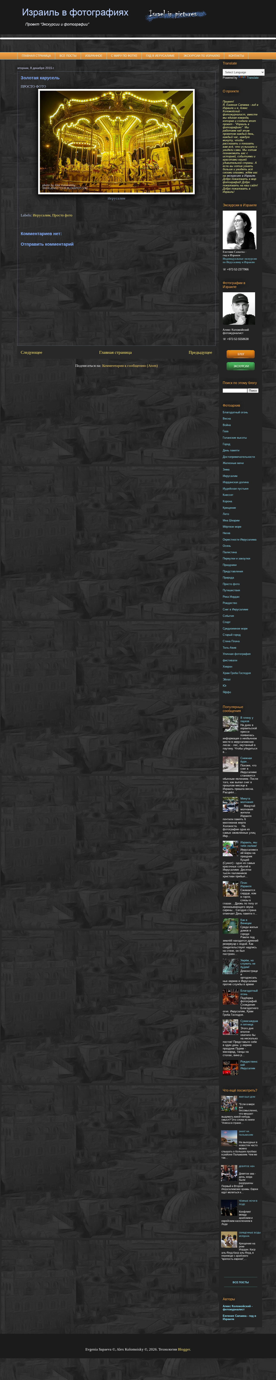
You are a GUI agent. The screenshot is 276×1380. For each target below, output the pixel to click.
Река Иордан (231, 596)
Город (226, 444)
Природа (228, 577)
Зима (226, 469)
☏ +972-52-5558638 (236, 339)
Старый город (232, 634)
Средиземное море (235, 628)
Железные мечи (233, 463)
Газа (225, 431)
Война (227, 425)
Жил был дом (247, 1097)
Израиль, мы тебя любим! (248, 844)
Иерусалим (41, 215)
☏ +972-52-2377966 (236, 269)
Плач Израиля (245, 884)
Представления (233, 571)
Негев (226, 533)
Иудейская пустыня (235, 488)
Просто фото (62, 215)
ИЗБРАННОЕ (93, 55)
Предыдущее (200, 352)
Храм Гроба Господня (237, 673)
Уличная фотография (237, 654)
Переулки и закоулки (236, 558)
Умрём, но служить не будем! (247, 964)
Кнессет (228, 494)
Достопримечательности (239, 456)
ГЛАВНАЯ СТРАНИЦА (36, 55)
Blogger (184, 1349)
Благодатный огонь (235, 412)
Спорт (227, 622)
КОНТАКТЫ (236, 55)
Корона (227, 501)
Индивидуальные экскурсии (240, 258)
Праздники (230, 565)
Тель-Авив (229, 647)
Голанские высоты (235, 437)
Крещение (229, 507)
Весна (227, 418)
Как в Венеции (245, 921)
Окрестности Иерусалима (239, 539)
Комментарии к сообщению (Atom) (130, 366)
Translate (253, 77)
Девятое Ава (247, 1166)
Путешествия (231, 590)
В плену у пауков (246, 719)
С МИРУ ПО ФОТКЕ (124, 55)
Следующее (31, 352)
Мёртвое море (232, 526)
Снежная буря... (246, 760)
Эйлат (227, 679)
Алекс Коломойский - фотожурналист (237, 1308)
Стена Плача (231, 641)
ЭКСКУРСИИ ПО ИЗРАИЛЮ (201, 55)
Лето (226, 514)
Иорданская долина (236, 482)
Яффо (227, 692)
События (228, 615)
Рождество (230, 603)
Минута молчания (246, 800)
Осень (227, 545)
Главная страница (115, 352)
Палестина (230, 552)
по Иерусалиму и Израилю (239, 262)
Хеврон (227, 666)
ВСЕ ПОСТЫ (68, 55)
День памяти (231, 450)
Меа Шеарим (231, 520)
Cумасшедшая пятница (249, 1022)
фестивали (230, 660)
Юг (225, 685)
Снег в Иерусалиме (235, 609)
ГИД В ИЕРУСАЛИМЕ (160, 55)
